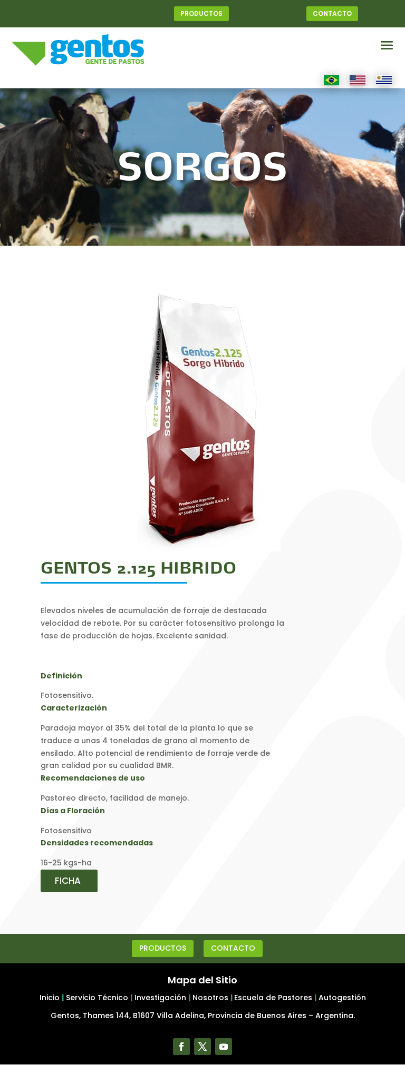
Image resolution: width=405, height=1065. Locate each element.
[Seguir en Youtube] (223, 1046)
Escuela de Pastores (273, 997)
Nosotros (210, 997)
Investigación (160, 997)
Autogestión (342, 997)
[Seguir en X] (202, 1046)
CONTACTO (332, 13)
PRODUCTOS (201, 13)
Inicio (50, 997)
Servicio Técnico (97, 997)
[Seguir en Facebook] (181, 1046)
